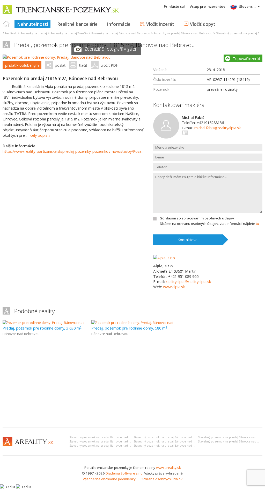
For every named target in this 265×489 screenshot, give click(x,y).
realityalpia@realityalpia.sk (188, 281)
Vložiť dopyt (202, 24)
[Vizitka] (185, 132)
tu (257, 223)
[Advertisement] (132, 384)
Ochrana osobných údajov (161, 479)
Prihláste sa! (174, 6)
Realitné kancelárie (77, 24)
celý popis (38, 135)
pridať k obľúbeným (22, 65)
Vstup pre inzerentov (207, 6)
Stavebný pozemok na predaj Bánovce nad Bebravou (105, 437)
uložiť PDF (109, 65)
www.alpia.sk (174, 286)
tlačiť (83, 65)
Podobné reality (34, 311)
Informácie (118, 24)
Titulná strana (6, 24)
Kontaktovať (188, 239)
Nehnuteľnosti (32, 24)
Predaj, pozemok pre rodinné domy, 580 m (129, 328)
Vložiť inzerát (160, 24)
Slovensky (247, 6)
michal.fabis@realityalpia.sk (217, 127)
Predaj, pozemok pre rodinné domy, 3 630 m (42, 328)
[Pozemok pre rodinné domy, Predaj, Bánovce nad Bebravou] (57, 57)
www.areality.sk (168, 467)
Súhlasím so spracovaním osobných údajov (197, 218)
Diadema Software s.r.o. (124, 473)
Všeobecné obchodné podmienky (109, 479)
